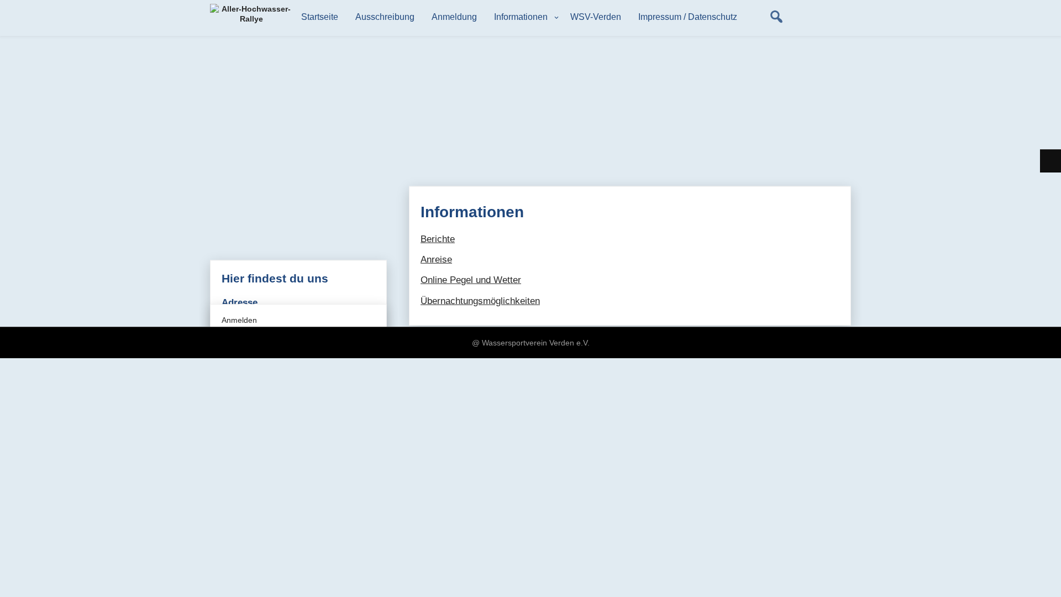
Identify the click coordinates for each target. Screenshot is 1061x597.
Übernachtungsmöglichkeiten (480, 300)
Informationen (521, 17)
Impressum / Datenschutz (687, 17)
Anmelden (239, 320)
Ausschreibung (384, 17)
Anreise (436, 259)
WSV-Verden (595, 17)
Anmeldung (454, 17)
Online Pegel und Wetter (471, 280)
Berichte (438, 239)
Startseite (319, 17)
